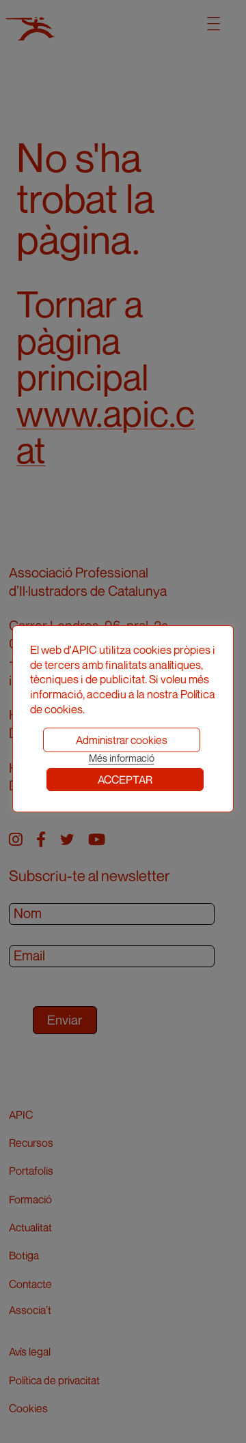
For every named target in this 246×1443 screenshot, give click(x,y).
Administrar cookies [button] (121, 740)
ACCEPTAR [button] (125, 779)
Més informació (121, 758)
